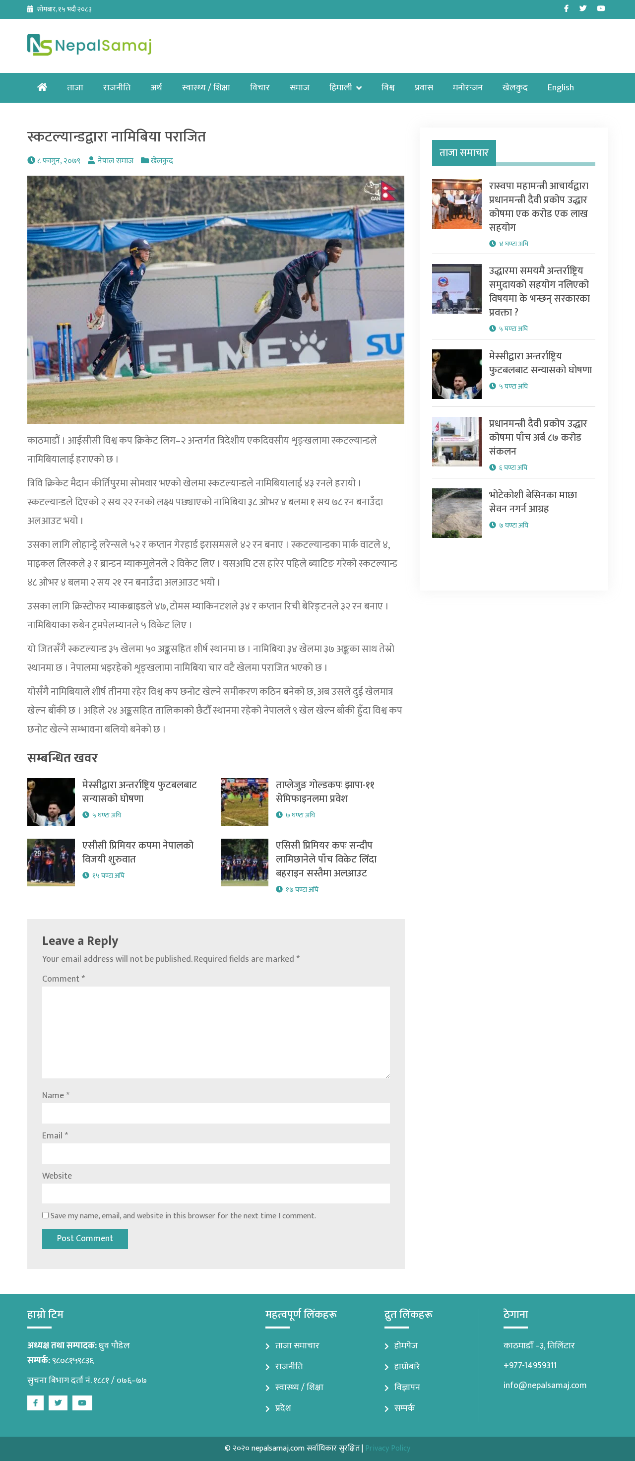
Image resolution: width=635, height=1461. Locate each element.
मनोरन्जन (468, 87)
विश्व (388, 87)
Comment (63, 979)
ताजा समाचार (297, 1345)
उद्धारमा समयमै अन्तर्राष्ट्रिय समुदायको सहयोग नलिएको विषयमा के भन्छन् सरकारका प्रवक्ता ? (539, 292)
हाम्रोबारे (407, 1366)
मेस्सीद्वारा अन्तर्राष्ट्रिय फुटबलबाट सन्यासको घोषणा (139, 792)
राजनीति (116, 87)
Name (55, 1095)
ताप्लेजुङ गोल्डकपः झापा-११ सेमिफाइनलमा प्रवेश (325, 792)
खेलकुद (515, 87)
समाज (300, 87)
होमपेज (406, 1345)
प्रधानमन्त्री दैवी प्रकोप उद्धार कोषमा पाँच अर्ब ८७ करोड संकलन (538, 437)
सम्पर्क (404, 1408)
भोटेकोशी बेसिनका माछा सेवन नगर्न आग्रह (533, 502)
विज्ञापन (407, 1387)
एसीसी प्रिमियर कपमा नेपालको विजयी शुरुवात (137, 852)
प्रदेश (283, 1408)
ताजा (75, 87)
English (561, 87)
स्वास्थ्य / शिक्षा (206, 87)
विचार (260, 87)
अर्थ (156, 87)
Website (57, 1176)
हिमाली (340, 87)
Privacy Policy (387, 1448)
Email (55, 1136)
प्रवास (424, 87)
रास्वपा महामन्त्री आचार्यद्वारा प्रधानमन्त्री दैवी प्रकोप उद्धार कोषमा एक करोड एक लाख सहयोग (538, 207)
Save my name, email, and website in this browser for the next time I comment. (183, 1216)
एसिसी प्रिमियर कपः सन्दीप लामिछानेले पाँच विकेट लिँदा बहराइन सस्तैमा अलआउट (326, 859)
